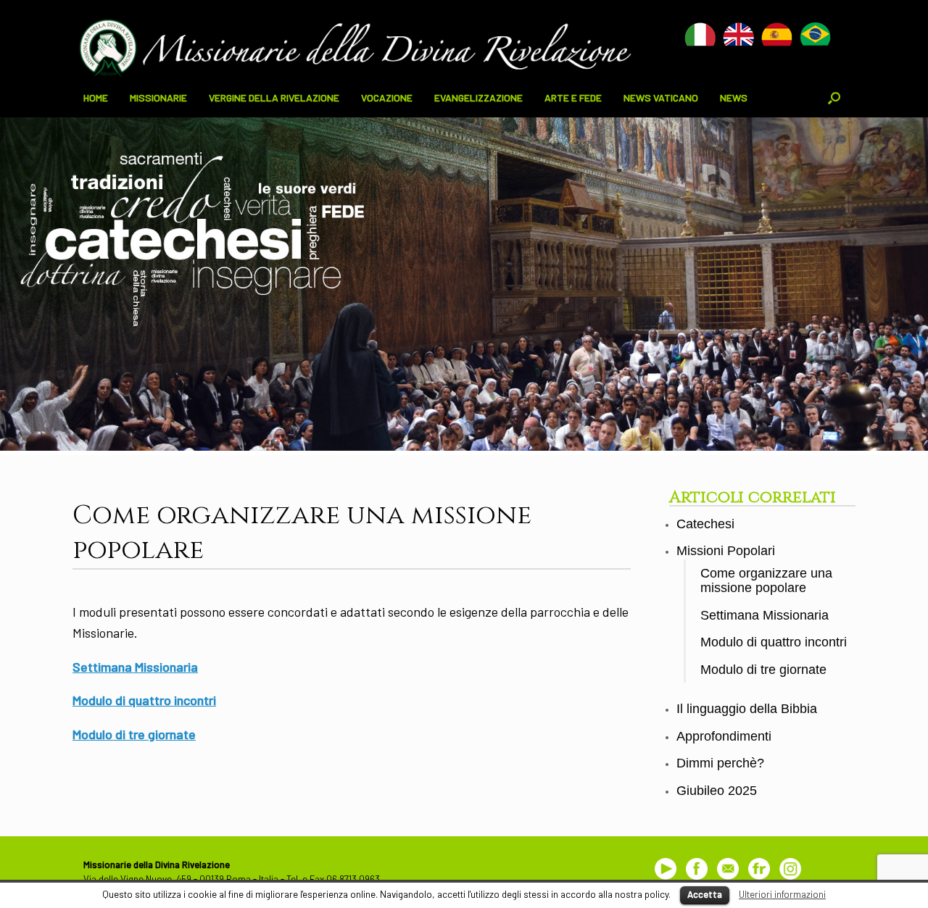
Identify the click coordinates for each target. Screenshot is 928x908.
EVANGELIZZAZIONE (478, 97)
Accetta (704, 894)
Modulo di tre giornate (134, 734)
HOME (95, 97)
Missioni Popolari (725, 550)
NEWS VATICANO (661, 97)
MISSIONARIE (158, 97)
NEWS (733, 97)
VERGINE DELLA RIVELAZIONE (274, 97)
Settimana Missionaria (135, 667)
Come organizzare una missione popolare (766, 581)
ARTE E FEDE (573, 97)
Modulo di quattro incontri (144, 700)
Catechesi (705, 524)
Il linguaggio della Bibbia (746, 708)
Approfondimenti (723, 736)
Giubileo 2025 (716, 790)
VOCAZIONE (387, 97)
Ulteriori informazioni (782, 894)
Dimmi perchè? (720, 763)
